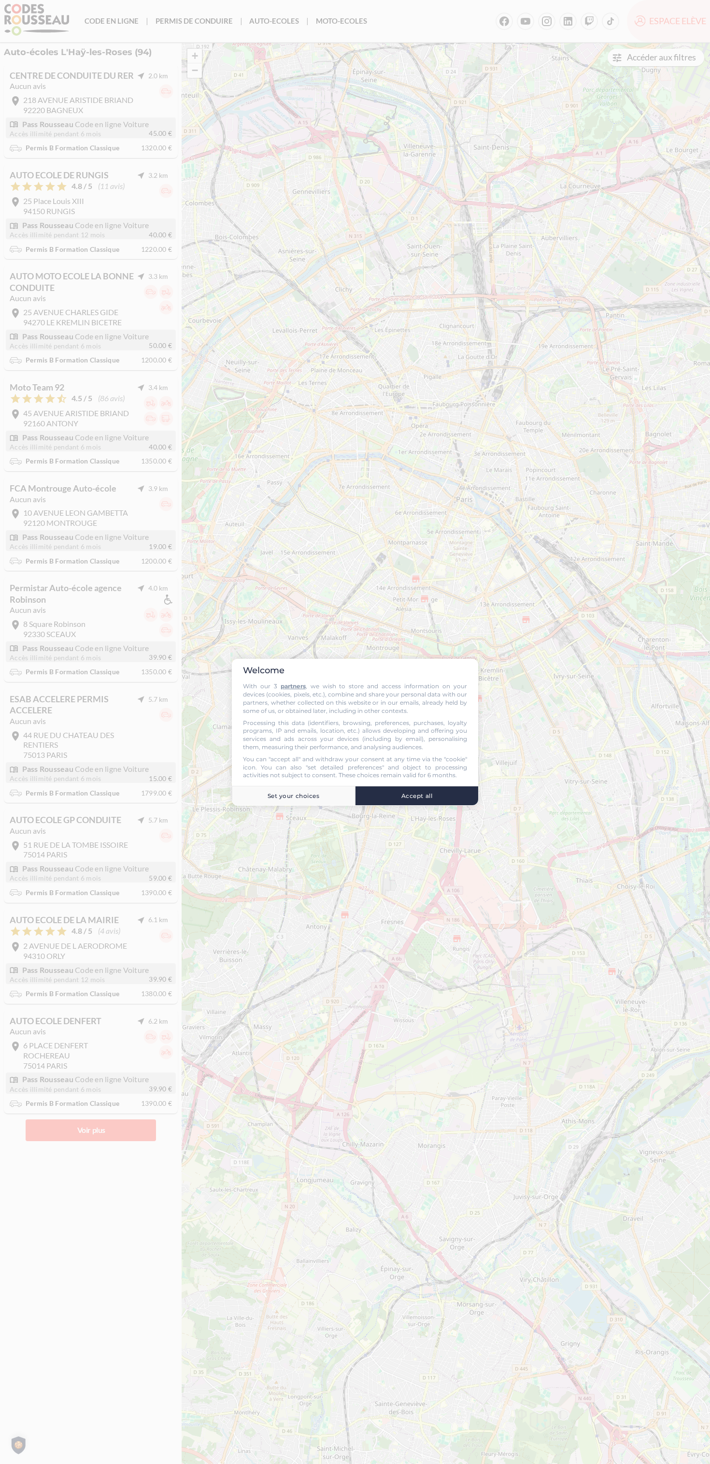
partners (293, 686)
